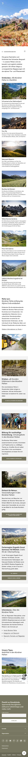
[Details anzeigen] (26, 675)
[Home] (2, 4)
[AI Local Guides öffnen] (24, 677)
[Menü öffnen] (24, 753)
